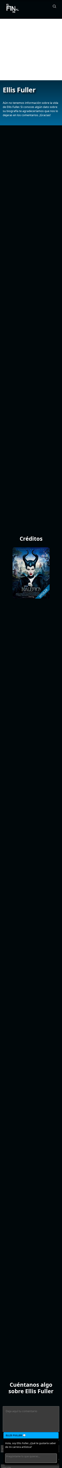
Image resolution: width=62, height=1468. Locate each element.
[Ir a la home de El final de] (11, 8)
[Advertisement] (31, 49)
